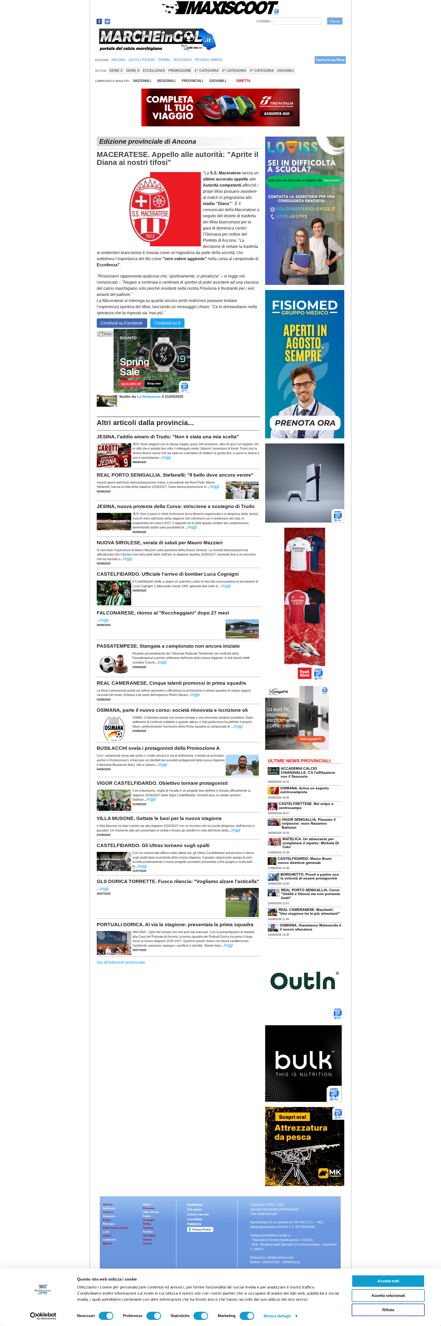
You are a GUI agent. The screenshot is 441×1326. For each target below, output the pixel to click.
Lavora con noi (198, 1214)
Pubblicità (194, 1224)
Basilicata (109, 1208)
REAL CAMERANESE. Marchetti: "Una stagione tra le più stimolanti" (309, 911)
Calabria (108, 1212)
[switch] (153, 1316)
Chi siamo (194, 1209)
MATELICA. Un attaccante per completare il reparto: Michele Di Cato (311, 843)
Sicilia (147, 1223)
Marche (107, 1243)
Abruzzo (108, 1204)
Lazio (106, 1231)
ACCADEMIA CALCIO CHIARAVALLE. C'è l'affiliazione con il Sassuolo (308, 772)
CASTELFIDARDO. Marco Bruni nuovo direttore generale (305, 860)
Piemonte (149, 1208)
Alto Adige (149, 1235)
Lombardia (109, 1239)
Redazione (194, 1205)
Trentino (148, 1231)
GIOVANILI (217, 81)
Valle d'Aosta (151, 1212)
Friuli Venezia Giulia (115, 1227)
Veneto (147, 1243)
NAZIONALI (142, 81)
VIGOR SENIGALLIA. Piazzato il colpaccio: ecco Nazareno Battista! (309, 823)
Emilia (107, 1220)
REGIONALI (166, 81)
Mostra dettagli (277, 1316)
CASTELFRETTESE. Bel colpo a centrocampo (306, 806)
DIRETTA (243, 81)
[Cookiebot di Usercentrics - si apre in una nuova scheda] (43, 1316)
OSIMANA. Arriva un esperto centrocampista (304, 790)
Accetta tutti (388, 1281)
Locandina (194, 1219)
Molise (147, 1204)
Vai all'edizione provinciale (121, 962)
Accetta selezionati (388, 1295)
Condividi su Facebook (122, 323)
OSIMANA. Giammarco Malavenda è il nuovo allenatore (310, 927)
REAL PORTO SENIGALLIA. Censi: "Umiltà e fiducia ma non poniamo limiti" (310, 894)
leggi (166, 457)
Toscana (148, 1227)
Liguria (107, 1235)
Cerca (335, 21)
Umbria (147, 1239)
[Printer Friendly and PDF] (105, 333)
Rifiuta (388, 1310)
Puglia (147, 1216)
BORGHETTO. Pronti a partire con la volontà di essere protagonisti (309, 876)
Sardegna (149, 1220)
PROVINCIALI (192, 81)
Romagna (109, 1223)
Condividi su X (167, 323)
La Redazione (149, 396)
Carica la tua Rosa (330, 60)
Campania (109, 1216)
